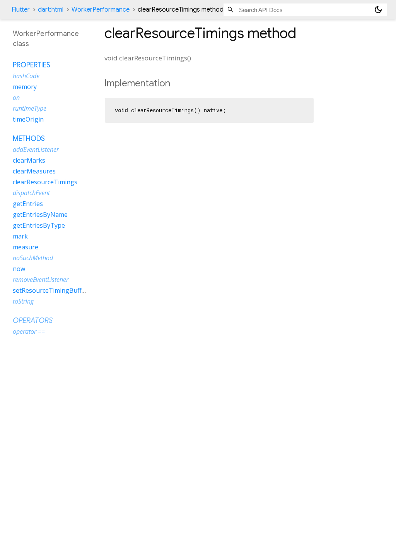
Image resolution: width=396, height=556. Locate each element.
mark (20, 236)
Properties (31, 65)
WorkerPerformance (101, 10)
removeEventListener (40, 279)
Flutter (21, 10)
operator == (29, 331)
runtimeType (29, 108)
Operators (33, 320)
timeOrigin (28, 119)
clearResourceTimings (45, 182)
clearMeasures (34, 171)
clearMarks (29, 160)
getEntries (28, 203)
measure (25, 247)
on (16, 97)
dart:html (50, 10)
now (19, 268)
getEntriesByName (40, 214)
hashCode (26, 76)
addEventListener (36, 149)
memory (25, 86)
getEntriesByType (39, 225)
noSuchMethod (33, 258)
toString (23, 301)
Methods (29, 138)
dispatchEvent (31, 193)
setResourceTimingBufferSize (56, 290)
